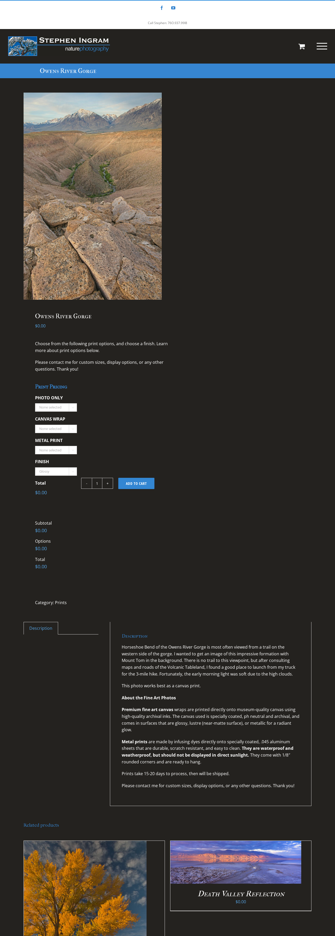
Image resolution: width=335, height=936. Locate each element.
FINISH (42, 461)
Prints (61, 602)
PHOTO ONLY (49, 398)
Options (43, 541)
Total (40, 483)
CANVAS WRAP (50, 419)
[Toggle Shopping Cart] (301, 46)
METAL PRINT (49, 440)
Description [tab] (40, 628)
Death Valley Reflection (241, 893)
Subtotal (43, 523)
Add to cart (136, 483)
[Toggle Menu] (322, 46)
